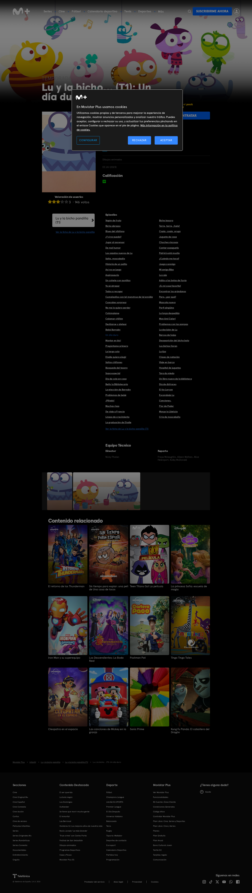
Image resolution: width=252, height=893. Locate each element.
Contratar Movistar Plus (164, 816)
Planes (156, 831)
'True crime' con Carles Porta (73, 835)
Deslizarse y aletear (116, 324)
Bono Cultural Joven (162, 845)
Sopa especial (112, 373)
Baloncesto (111, 821)
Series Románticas (21, 840)
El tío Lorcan (166, 389)
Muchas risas (112, 406)
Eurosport (111, 845)
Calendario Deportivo (116, 850)
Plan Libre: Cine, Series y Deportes (169, 821)
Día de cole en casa (116, 378)
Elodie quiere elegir (115, 357)
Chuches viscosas (168, 242)
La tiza (162, 351)
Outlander (64, 807)
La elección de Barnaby (118, 389)
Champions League (115, 797)
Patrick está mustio (169, 253)
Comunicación (159, 859)
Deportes (144, 11)
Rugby (109, 831)
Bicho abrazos (113, 226)
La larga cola (112, 351)
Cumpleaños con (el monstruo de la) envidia (129, 296)
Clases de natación (169, 357)
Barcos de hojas (167, 335)
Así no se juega (113, 269)
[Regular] (58, 201)
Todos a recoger (114, 291)
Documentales (19, 850)
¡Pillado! (110, 400)
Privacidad (137, 882)
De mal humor (113, 247)
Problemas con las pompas (173, 324)
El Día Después (113, 811)
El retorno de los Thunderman (66, 586)
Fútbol (76, 11)
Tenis (127, 11)
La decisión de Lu (168, 329)
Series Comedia (20, 845)
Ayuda (208, 792)
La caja (163, 275)
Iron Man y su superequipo (64, 657)
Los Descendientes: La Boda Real (106, 659)
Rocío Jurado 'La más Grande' (73, 831)
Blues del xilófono (114, 231)
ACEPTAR (166, 140)
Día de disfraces (167, 384)
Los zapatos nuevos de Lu (119, 253)
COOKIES (154, 882)
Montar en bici (113, 340)
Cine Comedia (19, 807)
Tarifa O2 (157, 850)
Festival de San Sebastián (71, 840)
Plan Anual (158, 840)
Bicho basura (166, 220)
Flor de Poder (166, 406)
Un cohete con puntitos (117, 280)
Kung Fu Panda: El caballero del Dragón (190, 731)
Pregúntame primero (116, 346)
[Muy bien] (66, 201)
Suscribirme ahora (212, 11)
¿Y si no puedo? (113, 236)
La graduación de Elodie (118, 422)
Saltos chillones (113, 362)
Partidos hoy (112, 855)
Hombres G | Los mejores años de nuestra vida (80, 826)
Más (161, 11)
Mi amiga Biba (166, 269)
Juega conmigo (167, 264)
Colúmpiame (112, 313)
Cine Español (19, 802)
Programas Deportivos (69, 850)
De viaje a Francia (115, 411)
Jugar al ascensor (115, 242)
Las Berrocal (65, 821)
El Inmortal (64, 816)
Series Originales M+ (22, 835)
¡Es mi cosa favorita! (170, 286)
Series (48, 11)
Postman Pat (138, 657)
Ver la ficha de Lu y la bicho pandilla (75, 232)
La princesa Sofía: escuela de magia (189, 588)
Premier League (113, 807)
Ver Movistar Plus (161, 792)
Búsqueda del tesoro (116, 367)
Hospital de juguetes (170, 367)
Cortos (16, 816)
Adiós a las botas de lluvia (173, 280)
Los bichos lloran (168, 346)
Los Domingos (65, 802)
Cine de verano (20, 821)
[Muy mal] (50, 201)
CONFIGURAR (88, 140)
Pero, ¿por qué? (167, 296)
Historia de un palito (116, 264)
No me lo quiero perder (117, 307)
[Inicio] (21, 11)
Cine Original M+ (20, 797)
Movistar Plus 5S (66, 859)
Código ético (159, 811)
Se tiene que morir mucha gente (74, 811)
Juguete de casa (168, 236)
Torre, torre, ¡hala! (169, 226)
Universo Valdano (114, 816)
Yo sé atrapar (112, 286)
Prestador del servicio (94, 882)
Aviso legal (118, 882)
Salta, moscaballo (115, 258)
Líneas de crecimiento (117, 417)
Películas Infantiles (21, 826)
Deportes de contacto (116, 840)
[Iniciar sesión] (236, 11)
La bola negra (65, 797)
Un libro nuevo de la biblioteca (175, 378)
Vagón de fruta (113, 220)
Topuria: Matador (114, 835)
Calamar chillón (114, 318)
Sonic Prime (137, 729)
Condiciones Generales (164, 807)
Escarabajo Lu (166, 395)
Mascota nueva (167, 302)
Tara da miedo (166, 373)
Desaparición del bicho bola (174, 340)
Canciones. (165, 400)
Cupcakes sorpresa (115, 302)
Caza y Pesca (65, 855)
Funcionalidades (160, 797)
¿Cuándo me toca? (169, 258)
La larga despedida (169, 313)
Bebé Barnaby (113, 329)
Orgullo (16, 859)
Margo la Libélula (168, 411)
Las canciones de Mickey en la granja (107, 731)
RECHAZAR (139, 140)
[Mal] (54, 201)
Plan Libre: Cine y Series (164, 826)
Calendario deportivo (102, 11)
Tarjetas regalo (160, 855)
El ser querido (66, 792)
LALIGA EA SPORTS (114, 802)
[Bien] (62, 201)
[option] (60, 491)
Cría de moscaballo (169, 417)
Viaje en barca (167, 362)
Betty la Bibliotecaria (116, 384)
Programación (112, 859)
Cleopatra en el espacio (63, 729)
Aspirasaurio (112, 275)
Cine (62, 11)
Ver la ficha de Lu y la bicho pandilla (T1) (126, 428)
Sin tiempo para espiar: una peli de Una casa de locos (108, 588)
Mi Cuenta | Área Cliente (164, 802)
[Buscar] (189, 11)
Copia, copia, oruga (170, 231)
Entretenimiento (20, 855)
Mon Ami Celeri (167, 318)
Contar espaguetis (169, 247)
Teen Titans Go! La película (146, 586)
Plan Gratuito (159, 835)
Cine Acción (18, 811)
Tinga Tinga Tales (181, 657)
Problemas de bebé (115, 395)
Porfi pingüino (166, 307)
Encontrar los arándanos (172, 291)
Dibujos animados (67, 845)
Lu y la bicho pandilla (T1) (72, 220)
